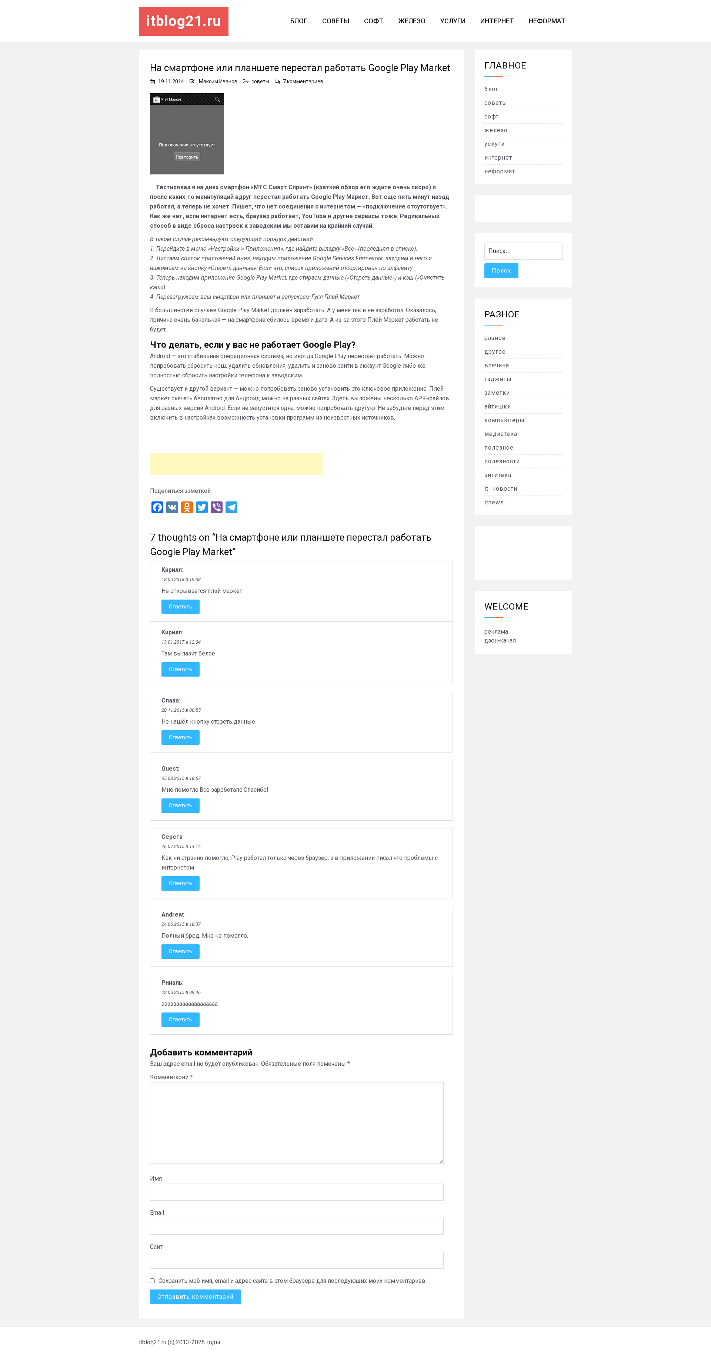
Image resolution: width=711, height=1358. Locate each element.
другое (495, 351)
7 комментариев (303, 81)
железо (411, 21)
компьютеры (504, 420)
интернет (497, 21)
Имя (156, 1178)
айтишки (497, 406)
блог (298, 21)
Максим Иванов (218, 81)
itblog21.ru (183, 21)
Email (157, 1212)
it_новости (500, 488)
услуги (452, 21)
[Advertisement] (236, 464)
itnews (494, 502)
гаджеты (498, 379)
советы (335, 21)
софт (373, 21)
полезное (499, 447)
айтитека (497, 474)
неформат (547, 21)
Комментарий (171, 1077)
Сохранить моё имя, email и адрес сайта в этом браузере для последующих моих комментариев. (292, 1280)
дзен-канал (500, 640)
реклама (496, 631)
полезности (502, 461)
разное (495, 337)
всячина (496, 365)
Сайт (156, 1246)
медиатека (500, 433)
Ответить (180, 606)
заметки (497, 392)
